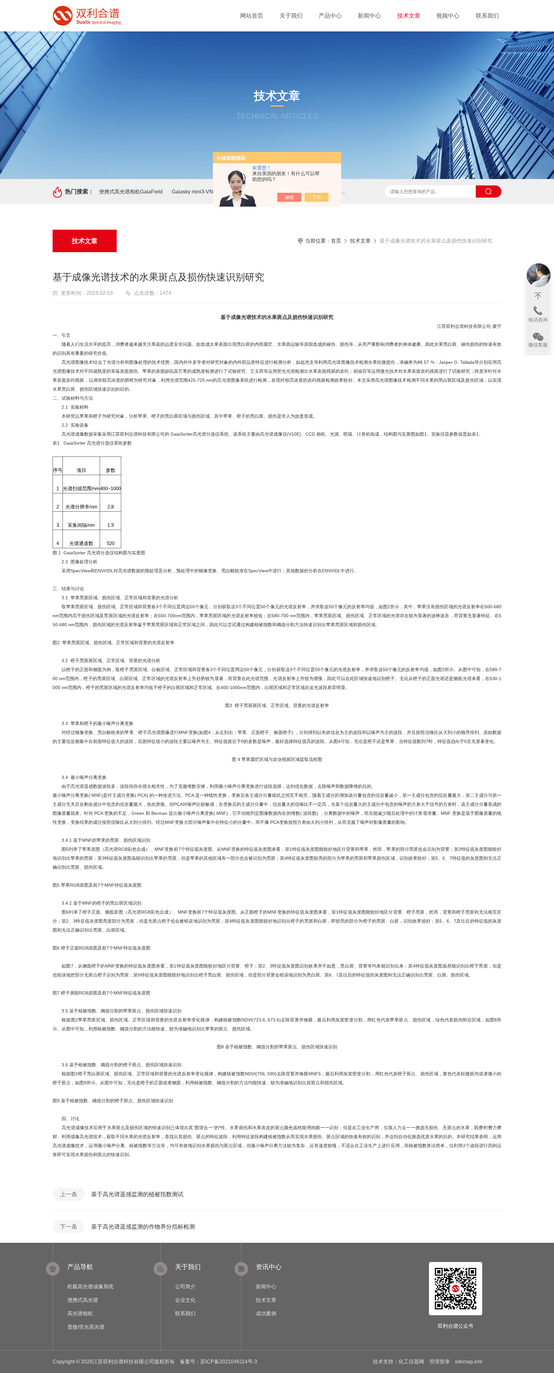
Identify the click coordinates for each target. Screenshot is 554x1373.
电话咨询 (538, 319)
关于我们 (291, 16)
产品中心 (330, 16)
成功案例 (266, 1313)
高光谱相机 (80, 1313)
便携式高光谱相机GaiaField (131, 191)
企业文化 (185, 1300)
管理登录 (439, 1361)
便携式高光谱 (82, 1300)
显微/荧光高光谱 (86, 1327)
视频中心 (447, 16)
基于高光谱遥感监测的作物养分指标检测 (143, 1227)
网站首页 (251, 16)
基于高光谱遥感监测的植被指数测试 (137, 1194)
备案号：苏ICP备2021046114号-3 (218, 1361)
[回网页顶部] (538, 296)
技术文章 (408, 16)
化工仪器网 (411, 1361)
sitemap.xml (468, 1361)
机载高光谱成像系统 (90, 1286)
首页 (336, 240)
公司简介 (185, 1286)
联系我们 (487, 16)
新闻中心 (369, 16)
